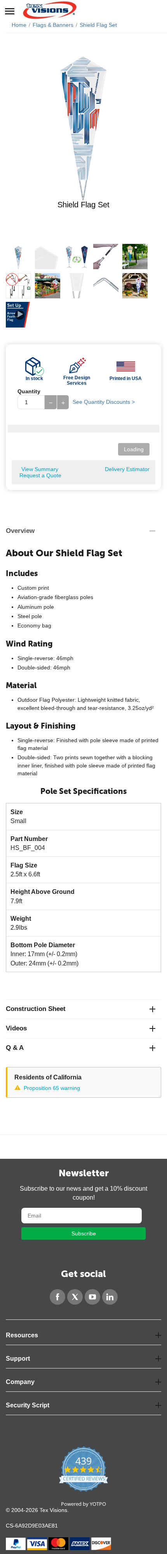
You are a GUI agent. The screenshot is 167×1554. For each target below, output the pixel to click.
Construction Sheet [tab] (36, 1009)
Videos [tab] (16, 1028)
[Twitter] (75, 1297)
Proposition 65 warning (52, 1088)
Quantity (28, 391)
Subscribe (83, 1233)
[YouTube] (92, 1297)
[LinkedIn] (110, 1297)
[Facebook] (57, 1297)
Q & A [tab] (15, 1047)
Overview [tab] (20, 530)
